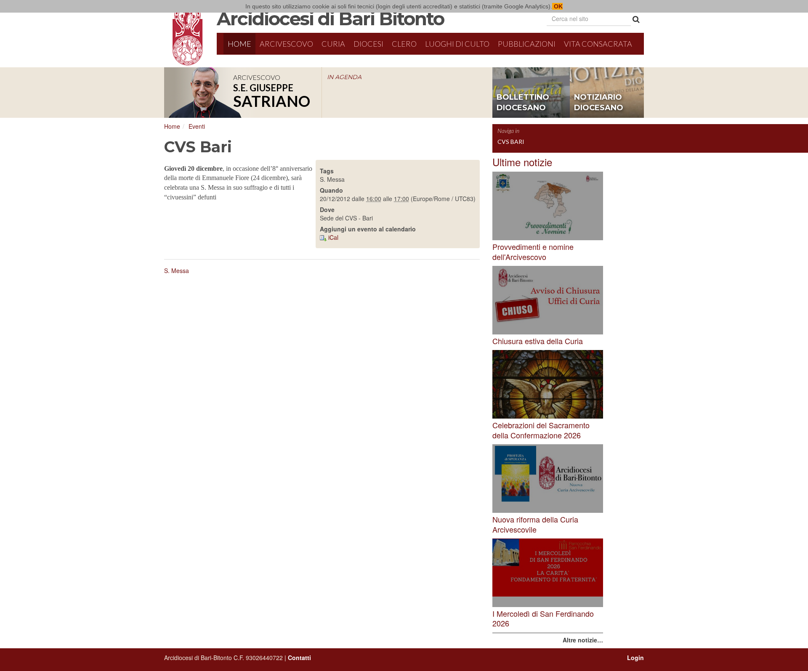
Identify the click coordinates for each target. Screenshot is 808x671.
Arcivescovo (286, 43)
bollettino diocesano (523, 103)
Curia (333, 43)
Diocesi (368, 43)
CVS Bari (510, 141)
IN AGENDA (344, 77)
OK (557, 6)
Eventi (197, 126)
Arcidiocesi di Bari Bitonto (330, 18)
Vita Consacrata (598, 43)
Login (635, 657)
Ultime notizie (522, 161)
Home (239, 43)
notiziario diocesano (598, 103)
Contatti (299, 657)
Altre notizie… (583, 640)
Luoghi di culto (457, 43)
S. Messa (176, 270)
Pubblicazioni (527, 43)
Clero (404, 43)
